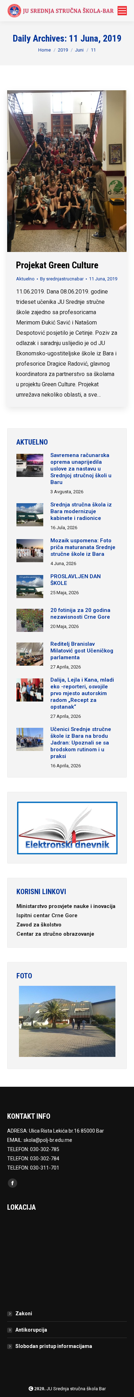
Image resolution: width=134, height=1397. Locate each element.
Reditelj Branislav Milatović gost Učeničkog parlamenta (81, 651)
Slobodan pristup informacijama (53, 1346)
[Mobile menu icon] (122, 10)
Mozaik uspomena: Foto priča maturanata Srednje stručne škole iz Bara (82, 547)
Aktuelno (25, 278)
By (62, 278)
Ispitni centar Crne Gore (47, 915)
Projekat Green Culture (57, 265)
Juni (79, 50)
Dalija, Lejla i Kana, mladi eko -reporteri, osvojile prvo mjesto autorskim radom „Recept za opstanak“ (82, 693)
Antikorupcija (31, 1330)
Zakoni (23, 1313)
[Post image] (29, 466)
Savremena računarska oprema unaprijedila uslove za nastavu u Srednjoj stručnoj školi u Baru (80, 468)
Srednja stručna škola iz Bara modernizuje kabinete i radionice (81, 511)
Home (44, 50)
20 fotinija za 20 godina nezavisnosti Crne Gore (80, 613)
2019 (63, 50)
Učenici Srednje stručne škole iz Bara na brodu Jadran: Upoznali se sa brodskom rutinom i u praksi (80, 742)
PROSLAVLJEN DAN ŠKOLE (75, 579)
